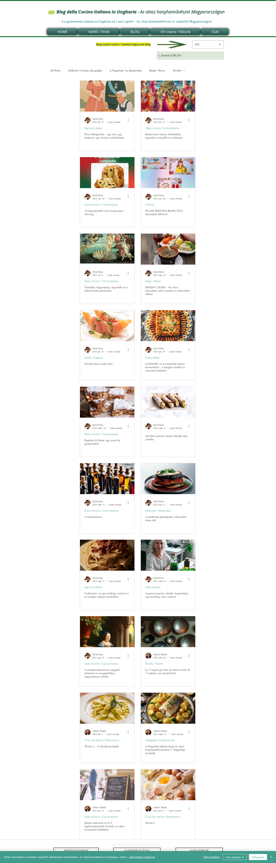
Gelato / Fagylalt (93, 357)
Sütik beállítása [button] (212, 857)
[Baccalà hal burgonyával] (168, 708)
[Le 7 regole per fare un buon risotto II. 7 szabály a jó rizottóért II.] (168, 631)
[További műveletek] (129, 120)
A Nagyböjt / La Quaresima (125, 70)
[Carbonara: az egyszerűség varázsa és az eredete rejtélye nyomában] (107, 555)
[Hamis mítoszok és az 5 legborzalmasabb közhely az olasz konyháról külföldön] (107, 784)
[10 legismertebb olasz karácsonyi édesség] (107, 172)
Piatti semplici (153, 587)
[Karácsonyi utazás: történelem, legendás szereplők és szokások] (168, 96)
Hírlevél (149, 204)
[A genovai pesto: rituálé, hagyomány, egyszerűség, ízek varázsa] (168, 555)
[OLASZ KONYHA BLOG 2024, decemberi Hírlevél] (168, 172)
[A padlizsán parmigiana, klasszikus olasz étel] (168, 478)
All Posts (55, 70)
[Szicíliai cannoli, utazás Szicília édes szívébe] (168, 402)
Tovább (177, 70)
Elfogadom (258, 857)
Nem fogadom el (235, 857)
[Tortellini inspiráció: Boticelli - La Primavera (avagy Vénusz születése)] (107, 249)
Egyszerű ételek (93, 128)
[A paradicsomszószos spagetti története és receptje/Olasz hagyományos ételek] (107, 631)
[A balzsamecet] (107, 478)
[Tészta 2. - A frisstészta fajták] (107, 708)
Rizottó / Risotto (154, 664)
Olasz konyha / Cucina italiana (162, 128)
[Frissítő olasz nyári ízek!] (107, 325)
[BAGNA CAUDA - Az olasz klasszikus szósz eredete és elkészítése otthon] (168, 249)
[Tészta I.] (168, 784)
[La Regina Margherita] (107, 96)
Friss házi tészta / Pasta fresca (101, 740)
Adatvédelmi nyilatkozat (142, 857)
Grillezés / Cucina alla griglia (85, 70)
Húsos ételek (152, 357)
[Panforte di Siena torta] (107, 402)
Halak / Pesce (157, 70)
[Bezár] (271, 857)
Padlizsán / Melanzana (158, 511)
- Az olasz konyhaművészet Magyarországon (141, 12)
